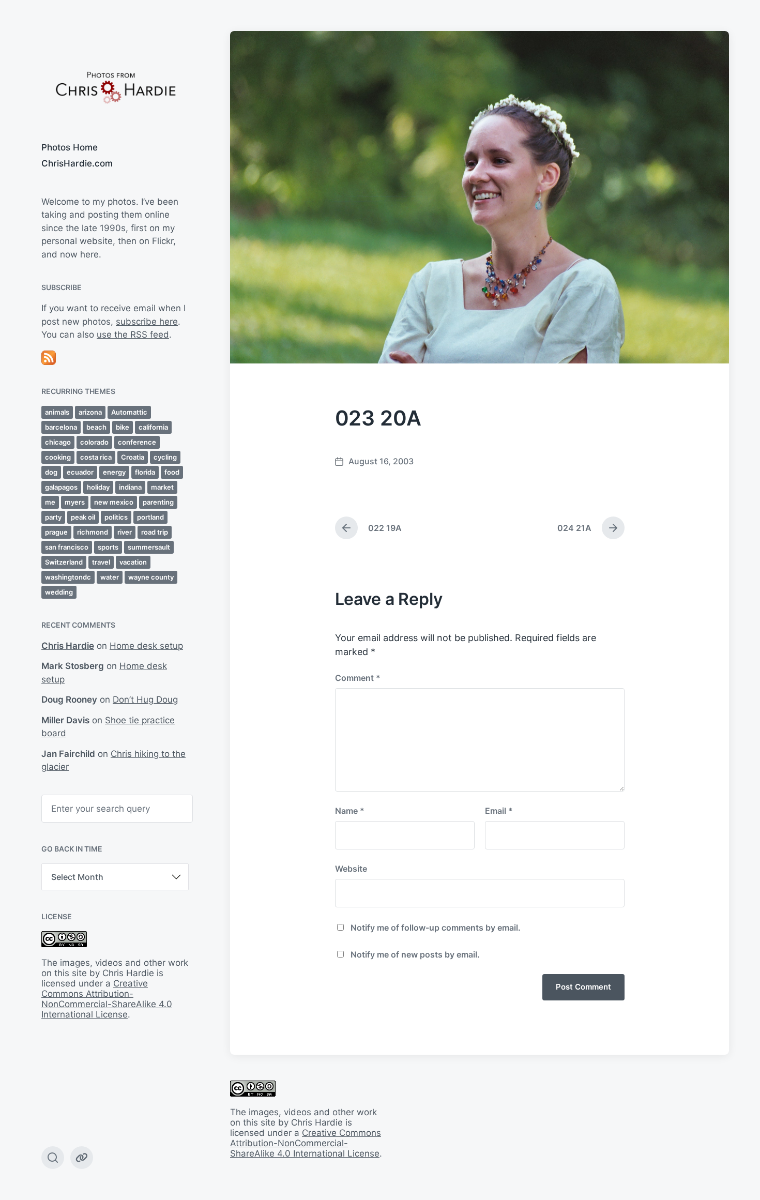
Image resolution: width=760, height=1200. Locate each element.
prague (56, 532)
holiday (98, 487)
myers (75, 502)
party (53, 517)
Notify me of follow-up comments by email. (436, 927)
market (162, 487)
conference (137, 442)
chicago (58, 442)
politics (116, 517)
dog (51, 472)
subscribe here (147, 321)
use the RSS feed (133, 334)
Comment (358, 678)
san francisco (66, 547)
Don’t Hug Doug (145, 699)
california (153, 427)
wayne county (151, 577)
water (109, 577)
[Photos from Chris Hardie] (115, 86)
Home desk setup (146, 646)
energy (114, 472)
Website (351, 868)
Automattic (129, 412)
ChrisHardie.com (77, 163)
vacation (133, 562)
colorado (94, 442)
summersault (149, 547)
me (50, 502)
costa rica (96, 457)
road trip (154, 532)
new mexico (113, 502)
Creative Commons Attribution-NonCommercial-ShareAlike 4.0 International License (106, 999)
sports (108, 547)
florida (145, 472)
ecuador (80, 472)
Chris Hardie (67, 646)
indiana (130, 487)
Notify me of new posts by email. (415, 954)
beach (96, 427)
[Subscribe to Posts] (115, 358)
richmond (92, 532)
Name (349, 811)
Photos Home (69, 147)
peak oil (83, 517)
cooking (58, 457)
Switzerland (64, 562)
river (124, 532)
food (171, 472)
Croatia (132, 457)
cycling (165, 457)
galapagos (61, 487)
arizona (90, 412)
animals (57, 412)
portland (150, 517)
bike (122, 427)
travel (101, 562)
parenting (158, 502)
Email (499, 811)
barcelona (61, 427)
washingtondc (68, 577)
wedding (59, 592)
